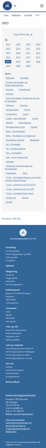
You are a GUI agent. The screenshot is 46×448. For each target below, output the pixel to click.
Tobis (24, 173)
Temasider (11, 308)
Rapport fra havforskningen (18, 293)
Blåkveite (10, 78)
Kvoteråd (28, 15)
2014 (18, 57)
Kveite (27, 110)
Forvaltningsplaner (14, 284)
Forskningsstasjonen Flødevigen (20, 351)
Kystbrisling (11, 114)
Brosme (9, 89)
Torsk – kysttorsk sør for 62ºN (20, 189)
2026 (18, 44)
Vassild (25, 197)
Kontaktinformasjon (15, 370)
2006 (18, 66)
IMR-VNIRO (11, 299)
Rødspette (34, 140)
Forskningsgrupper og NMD (18, 254)
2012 (38, 57)
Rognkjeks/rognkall (15, 140)
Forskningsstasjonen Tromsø (19, 358)
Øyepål (9, 202)
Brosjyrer (10, 296)
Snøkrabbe (11, 173)
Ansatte (9, 367)
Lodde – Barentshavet (16, 118)
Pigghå (34, 127)
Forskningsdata (13, 251)
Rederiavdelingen (13, 333)
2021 (28, 48)
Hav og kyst (11, 321)
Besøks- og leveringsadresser (19, 414)
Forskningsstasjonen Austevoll (19, 348)
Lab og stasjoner (14, 345)
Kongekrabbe (12, 110)
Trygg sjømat (11, 278)
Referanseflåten (13, 340)
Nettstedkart (13, 381)
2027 (8, 44)
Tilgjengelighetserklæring (18, 428)
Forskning (11, 247)
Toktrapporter (12, 303)
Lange (25, 114)
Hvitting (9, 94)
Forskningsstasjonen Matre (18, 355)
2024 (38, 44)
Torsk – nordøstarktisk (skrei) (19, 193)
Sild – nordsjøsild (13, 153)
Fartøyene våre (12, 336)
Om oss (9, 363)
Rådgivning (16, 15)
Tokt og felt (12, 326)
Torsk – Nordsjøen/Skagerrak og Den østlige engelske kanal (23, 179)
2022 (18, 48)
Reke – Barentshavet (15, 131)
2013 (28, 57)
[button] (42, 6)
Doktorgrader (12, 257)
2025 (28, 44)
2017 (28, 53)
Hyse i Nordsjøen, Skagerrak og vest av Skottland (22, 99)
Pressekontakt (12, 373)
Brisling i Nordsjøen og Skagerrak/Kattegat (16, 84)
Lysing (35, 118)
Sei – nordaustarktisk (16, 148)
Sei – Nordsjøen (13, 144)
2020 (38, 48)
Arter (8, 311)
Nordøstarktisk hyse (15, 127)
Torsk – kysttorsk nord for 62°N (21, 184)
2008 (38, 61)
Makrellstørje (25, 122)
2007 (8, 66)
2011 (8, 61)
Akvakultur (10, 281)
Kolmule (23, 105)
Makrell (9, 122)
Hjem (6, 15)
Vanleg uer (11, 197)
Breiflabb (24, 78)
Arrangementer (13, 376)
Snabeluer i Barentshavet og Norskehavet (19, 167)
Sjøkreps (10, 161)
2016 (38, 53)
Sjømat (9, 315)
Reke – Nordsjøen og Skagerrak (20, 135)
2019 (8, 53)
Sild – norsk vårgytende (17, 157)
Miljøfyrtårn (11, 431)
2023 (37, 15)
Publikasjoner (13, 289)
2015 (8, 57)
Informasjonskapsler (15, 420)
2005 (28, 66)
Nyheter (10, 265)
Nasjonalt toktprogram (16, 330)
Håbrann (10, 105)
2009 (28, 61)
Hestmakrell (24, 89)
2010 (18, 61)
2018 (18, 53)
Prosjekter (10, 260)
